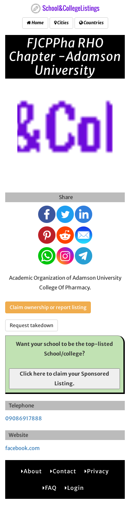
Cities (63, 23)
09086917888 (23, 418)
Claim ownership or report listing (48, 307)
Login (75, 487)
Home (37, 23)
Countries (93, 23)
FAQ (51, 487)
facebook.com (22, 448)
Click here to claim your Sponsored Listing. (64, 378)
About (33, 471)
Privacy (98, 471)
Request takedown (31, 325)
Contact (64, 471)
